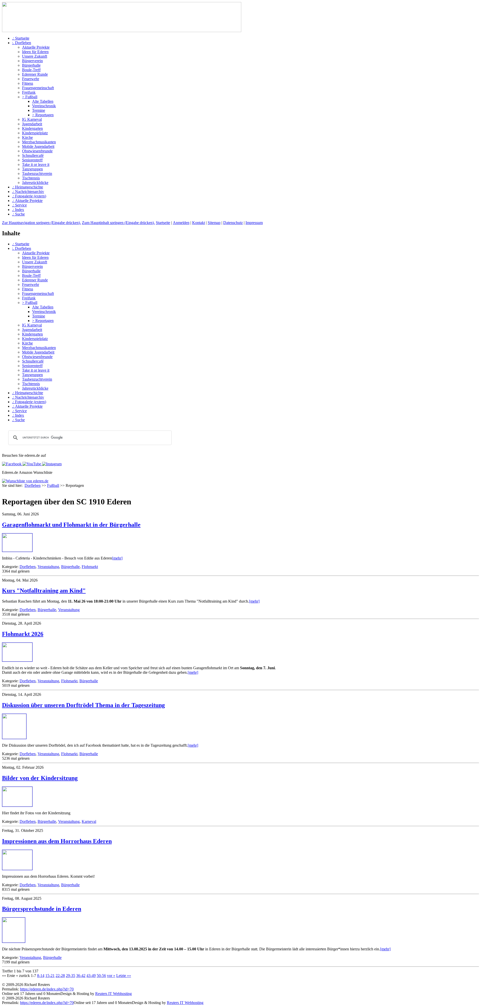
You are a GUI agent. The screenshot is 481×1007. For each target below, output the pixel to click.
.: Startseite (20, 38)
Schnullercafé (33, 155)
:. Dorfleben (21, 43)
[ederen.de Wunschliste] (25, 481)
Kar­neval (89, 821)
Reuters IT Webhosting (113, 993)
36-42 (80, 975)
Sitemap (214, 222)
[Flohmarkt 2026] (17, 660)
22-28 (60, 975)
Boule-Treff (31, 70)
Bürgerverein (32, 61)
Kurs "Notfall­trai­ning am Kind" (44, 590)
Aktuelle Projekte (36, 47)
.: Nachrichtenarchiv (28, 191)
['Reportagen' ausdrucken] (4, 490)
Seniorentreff (32, 160)
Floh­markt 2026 (22, 634)
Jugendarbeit (32, 124)
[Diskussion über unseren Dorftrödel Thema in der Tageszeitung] (14, 737)
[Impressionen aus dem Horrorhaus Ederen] (17, 868)
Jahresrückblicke (35, 182)
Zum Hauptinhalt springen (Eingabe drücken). (118, 222)
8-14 (40, 975)
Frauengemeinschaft (38, 88)
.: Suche (18, 214)
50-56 (101, 975)
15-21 (50, 975)
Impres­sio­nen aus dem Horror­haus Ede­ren (57, 841)
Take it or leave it (35, 164)
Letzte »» (123, 975)
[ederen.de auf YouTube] (31, 464)
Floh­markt (90, 567)
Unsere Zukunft (34, 56)
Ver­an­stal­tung (48, 567)
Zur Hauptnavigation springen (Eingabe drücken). (41, 222)
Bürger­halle (70, 567)
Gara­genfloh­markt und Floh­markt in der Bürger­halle (71, 524)
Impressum (254, 222)
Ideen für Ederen (35, 52)
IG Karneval (32, 119)
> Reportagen (43, 115)
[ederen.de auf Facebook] (12, 464)
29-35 (70, 975)
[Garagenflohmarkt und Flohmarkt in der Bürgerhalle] (17, 550)
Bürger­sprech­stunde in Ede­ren (41, 909)
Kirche (27, 137)
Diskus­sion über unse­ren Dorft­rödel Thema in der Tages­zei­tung (83, 705)
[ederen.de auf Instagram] (51, 464)
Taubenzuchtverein (37, 173)
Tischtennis (31, 178)
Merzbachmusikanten (39, 142)
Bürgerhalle (31, 65)
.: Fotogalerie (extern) (29, 196)
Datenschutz (233, 222)
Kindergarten (32, 128)
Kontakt (198, 222)
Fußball (53, 485)
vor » (111, 975)
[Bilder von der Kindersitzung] (17, 805)
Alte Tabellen (42, 101)
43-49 (91, 975)
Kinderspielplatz (35, 133)
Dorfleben (33, 485)
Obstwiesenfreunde (37, 151)
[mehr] (117, 558)
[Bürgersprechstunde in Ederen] (13, 941)
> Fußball (29, 97)
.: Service (19, 205)
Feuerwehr (30, 79)
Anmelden (181, 222)
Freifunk (29, 92)
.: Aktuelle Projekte (27, 200)
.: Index (18, 209)
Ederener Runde (35, 74)
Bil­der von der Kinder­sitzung (40, 778)
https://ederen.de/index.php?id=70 (47, 989)
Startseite (163, 222)
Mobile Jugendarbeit (38, 146)
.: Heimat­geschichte (27, 187)
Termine (38, 110)
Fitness (27, 83)
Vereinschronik (44, 106)
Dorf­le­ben (28, 567)
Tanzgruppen (32, 169)
